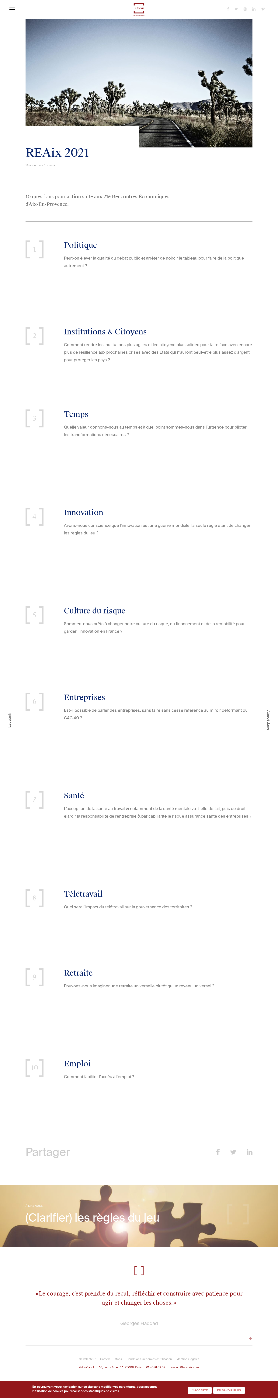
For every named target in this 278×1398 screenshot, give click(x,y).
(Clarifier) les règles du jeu (92, 1217)
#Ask (118, 1359)
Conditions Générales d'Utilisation (149, 1359)
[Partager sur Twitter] (233, 1152)
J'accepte (200, 1390)
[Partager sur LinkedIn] (249, 1152)
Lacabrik (9, 720)
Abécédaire (268, 720)
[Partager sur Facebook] (218, 1152)
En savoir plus (229, 1390)
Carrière (105, 1359)
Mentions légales (187, 1359)
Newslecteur (87, 1359)
